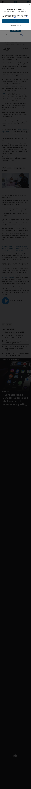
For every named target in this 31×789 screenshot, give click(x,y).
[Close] (29, 5)
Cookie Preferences (15, 25)
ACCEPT (15, 21)
